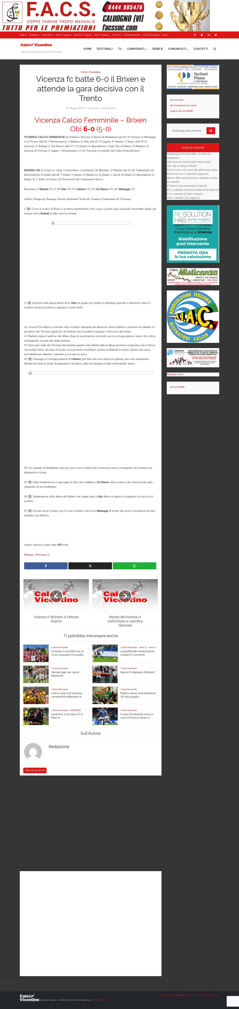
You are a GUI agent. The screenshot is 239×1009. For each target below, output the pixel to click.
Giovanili (116, 35)
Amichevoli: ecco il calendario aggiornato (188, 174)
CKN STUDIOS (98, 1000)
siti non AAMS (177, 387)
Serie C (142, 647)
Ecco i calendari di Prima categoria (185, 194)
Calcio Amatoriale (150, 35)
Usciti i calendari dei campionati (183, 198)
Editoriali (105, 49)
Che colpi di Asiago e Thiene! (182, 166)
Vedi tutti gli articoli (35, 770)
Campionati (135, 49)
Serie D (23, 35)
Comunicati (177, 49)
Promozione (47, 35)
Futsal (165, 35)
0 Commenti (92, 108)
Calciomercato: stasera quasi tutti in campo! (189, 162)
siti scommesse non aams (183, 105)
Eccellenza (34, 35)
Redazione (109, 108)
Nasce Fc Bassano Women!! (137, 672)
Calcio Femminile (131, 35)
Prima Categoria (63, 35)
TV (120, 49)
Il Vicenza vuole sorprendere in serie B (187, 186)
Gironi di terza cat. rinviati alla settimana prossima (192, 170)
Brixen (29, 554)
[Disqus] (90, 823)
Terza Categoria (102, 35)
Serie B (157, 49)
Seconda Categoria (83, 35)
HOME (87, 49)
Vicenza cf (43, 554)
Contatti (201, 49)
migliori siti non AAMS (181, 111)
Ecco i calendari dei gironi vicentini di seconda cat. (193, 190)
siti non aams (177, 100)
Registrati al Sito (175, 374)
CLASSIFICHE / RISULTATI (173, 995)
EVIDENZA (75, 710)
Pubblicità (214, 995)
